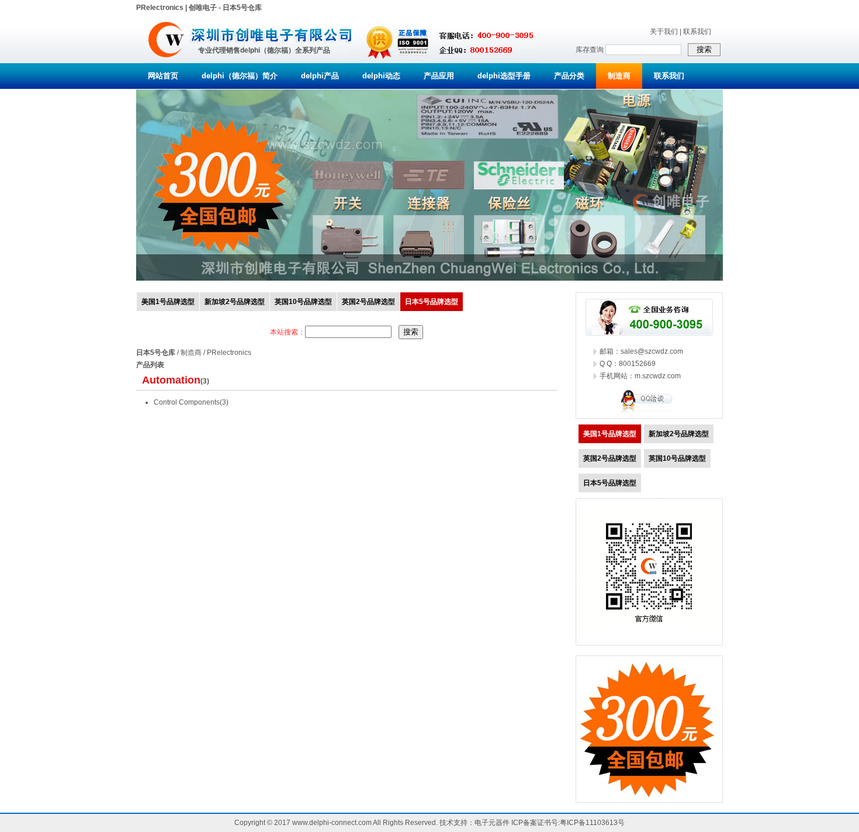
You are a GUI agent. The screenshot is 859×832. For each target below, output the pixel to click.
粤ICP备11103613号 (592, 823)
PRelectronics (229, 352)
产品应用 (439, 75)
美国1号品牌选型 (168, 302)
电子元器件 (492, 823)
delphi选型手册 (504, 75)
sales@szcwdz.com (652, 351)
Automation (171, 380)
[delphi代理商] (166, 61)
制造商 (619, 75)
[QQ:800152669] (649, 412)
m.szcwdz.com (658, 376)
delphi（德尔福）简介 (240, 75)
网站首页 (163, 75)
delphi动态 (381, 75)
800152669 (637, 364)
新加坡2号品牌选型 (235, 302)
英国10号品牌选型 (303, 302)
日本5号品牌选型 (431, 302)
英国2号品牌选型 (368, 302)
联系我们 (697, 31)
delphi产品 (320, 75)
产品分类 (569, 75)
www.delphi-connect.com (332, 823)
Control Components (187, 402)
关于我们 (664, 31)
